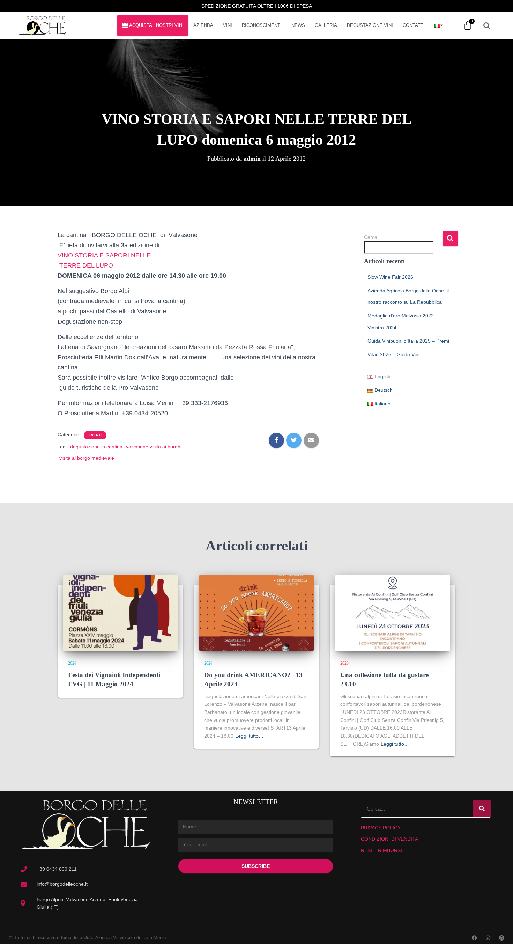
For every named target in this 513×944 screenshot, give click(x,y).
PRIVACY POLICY (381, 827)
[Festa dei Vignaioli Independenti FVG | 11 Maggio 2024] (120, 612)
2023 (344, 663)
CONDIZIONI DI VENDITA (389, 839)
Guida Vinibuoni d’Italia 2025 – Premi (408, 341)
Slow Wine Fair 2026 (390, 277)
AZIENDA (203, 25)
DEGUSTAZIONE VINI (370, 25)
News (298, 25)
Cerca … (374, 237)
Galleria (326, 25)
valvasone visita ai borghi (153, 446)
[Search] (482, 808)
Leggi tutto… (249, 736)
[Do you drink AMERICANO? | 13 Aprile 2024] (256, 612)
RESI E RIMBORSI (381, 850)
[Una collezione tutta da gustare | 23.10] (392, 612)
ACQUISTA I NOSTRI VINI (156, 25)
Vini (227, 25)
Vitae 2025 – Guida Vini (393, 354)
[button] (487, 26)
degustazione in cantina (96, 446)
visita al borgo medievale (86, 458)
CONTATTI (414, 25)
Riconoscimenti (262, 25)
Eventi (95, 435)
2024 (72, 663)
